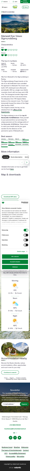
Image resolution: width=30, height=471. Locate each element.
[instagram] (10, 437)
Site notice (20, 456)
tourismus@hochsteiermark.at (15, 429)
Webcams (24, 447)
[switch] (26, 235)
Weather (17, 447)
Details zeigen (21, 251)
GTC (6, 453)
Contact (26, 450)
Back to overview (8, 12)
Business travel (7, 447)
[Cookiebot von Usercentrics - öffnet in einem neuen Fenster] (21, 203)
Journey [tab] (5, 157)
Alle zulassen (15, 256)
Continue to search (10, 372)
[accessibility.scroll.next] (27, 162)
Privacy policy (10, 456)
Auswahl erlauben (15, 261)
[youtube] (19, 437)
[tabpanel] (15, 298)
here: (12, 169)
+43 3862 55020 (15, 425)
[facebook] (15, 437)
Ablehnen (15, 267)
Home (6, 378)
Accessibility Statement (17, 453)
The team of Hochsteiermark (11, 450)
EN (14, 433)
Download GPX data (10, 196)
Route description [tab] (16, 157)
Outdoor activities (21, 378)
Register (24, 404)
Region (12, 378)
